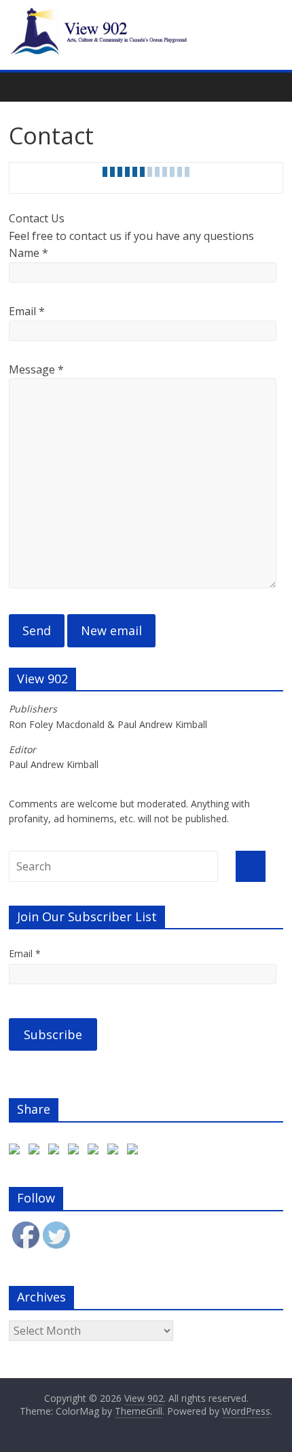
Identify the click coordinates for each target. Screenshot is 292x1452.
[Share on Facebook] (17, 1152)
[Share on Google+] (56, 1152)
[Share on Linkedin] (115, 1152)
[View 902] (146, 14)
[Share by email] (135, 1152)
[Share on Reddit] (76, 1152)
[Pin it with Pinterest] (96, 1152)
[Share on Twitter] (37, 1152)
